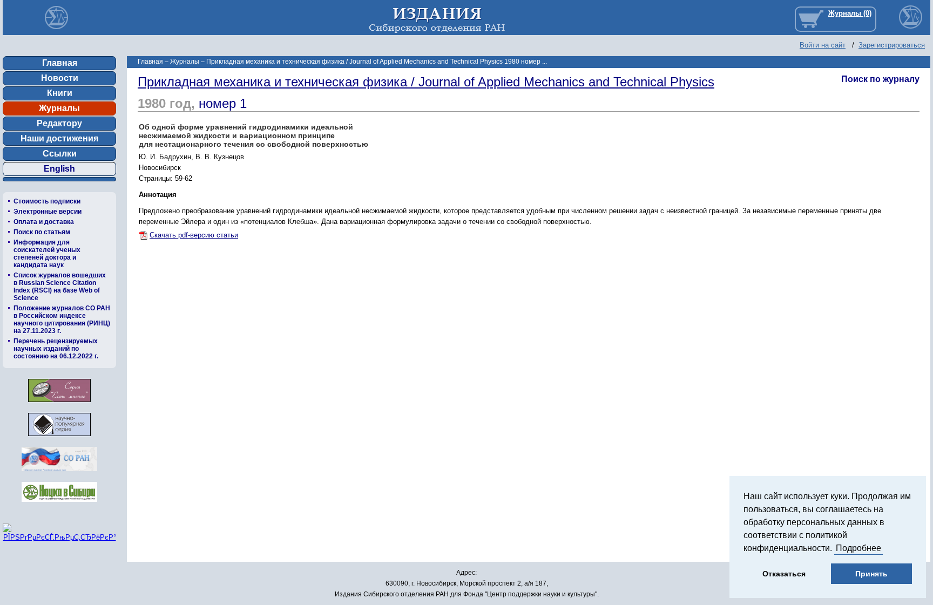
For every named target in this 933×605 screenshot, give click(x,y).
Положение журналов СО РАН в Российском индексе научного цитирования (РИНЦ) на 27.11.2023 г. (61, 319)
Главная (59, 62)
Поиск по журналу (880, 79)
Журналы (59, 108)
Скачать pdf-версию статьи (194, 235)
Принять (871, 573)
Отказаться (784, 573)
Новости (59, 78)
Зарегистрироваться (891, 45)
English (59, 168)
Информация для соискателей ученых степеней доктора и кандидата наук (46, 254)
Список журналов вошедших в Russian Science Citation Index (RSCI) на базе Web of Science (59, 286)
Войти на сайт (823, 45)
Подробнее (858, 548)
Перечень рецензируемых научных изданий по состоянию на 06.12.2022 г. (55, 348)
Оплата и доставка (43, 222)
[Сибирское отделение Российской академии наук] (59, 474)
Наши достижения (59, 138)
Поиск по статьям (41, 232)
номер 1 (223, 103)
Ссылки (60, 153)
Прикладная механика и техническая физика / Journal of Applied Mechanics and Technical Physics (426, 81)
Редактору (59, 123)
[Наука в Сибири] (59, 505)
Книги (59, 93)
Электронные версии (47, 211)
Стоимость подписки (46, 201)
